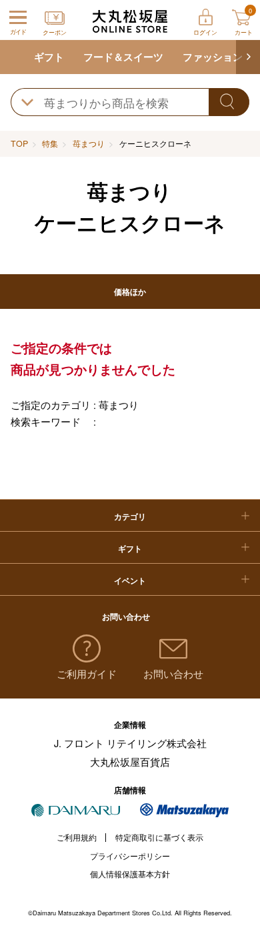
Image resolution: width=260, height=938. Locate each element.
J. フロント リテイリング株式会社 (130, 743)
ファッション (213, 56)
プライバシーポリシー (130, 856)
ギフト (49, 56)
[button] (248, 57)
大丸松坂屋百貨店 (130, 762)
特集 (50, 143)
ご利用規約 (77, 837)
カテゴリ (130, 516)
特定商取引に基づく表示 (159, 837)
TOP (19, 143)
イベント (130, 580)
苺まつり (89, 143)
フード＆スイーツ (123, 56)
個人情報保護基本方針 (130, 874)
